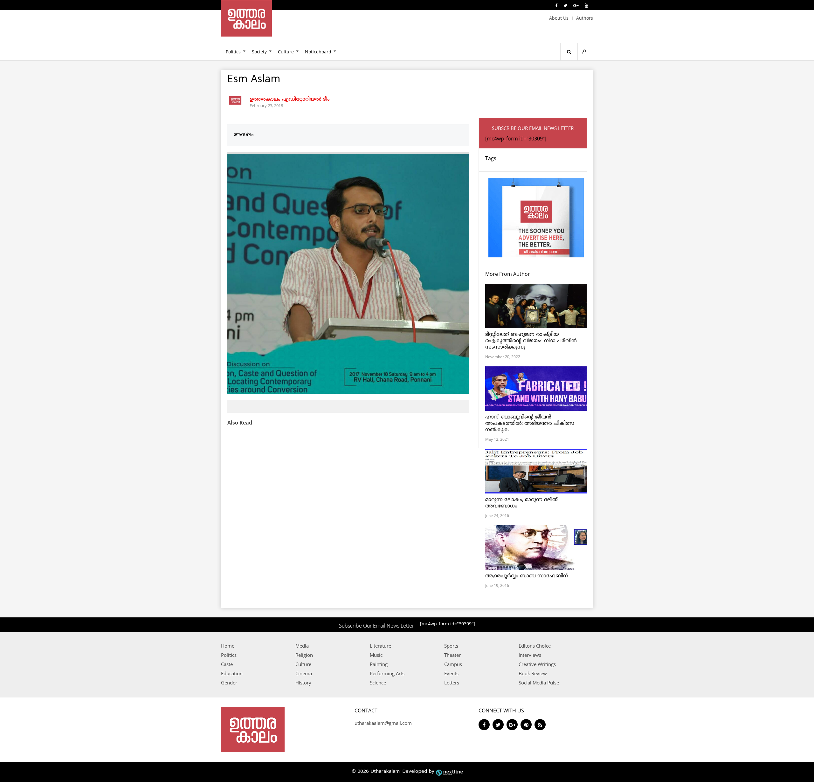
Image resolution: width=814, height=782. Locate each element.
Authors (584, 18)
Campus (453, 664)
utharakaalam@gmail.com (383, 723)
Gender (229, 682)
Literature (380, 646)
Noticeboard (318, 52)
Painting (379, 664)
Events (451, 673)
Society (259, 52)
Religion (304, 655)
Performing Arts (387, 673)
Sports (451, 646)
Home (227, 646)
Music (376, 655)
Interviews (530, 655)
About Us (559, 18)
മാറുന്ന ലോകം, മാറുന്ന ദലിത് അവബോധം (521, 503)
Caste (227, 664)
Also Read (239, 422)
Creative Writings (537, 664)
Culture (286, 52)
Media (302, 646)
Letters (451, 682)
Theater (452, 655)
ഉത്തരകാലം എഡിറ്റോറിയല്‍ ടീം (290, 99)
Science (378, 682)
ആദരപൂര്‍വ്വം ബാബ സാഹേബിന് (526, 576)
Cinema (303, 673)
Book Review (533, 673)
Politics (233, 52)
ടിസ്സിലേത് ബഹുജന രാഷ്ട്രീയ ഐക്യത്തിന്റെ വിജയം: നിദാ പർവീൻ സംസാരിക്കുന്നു (531, 340)
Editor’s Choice (535, 646)
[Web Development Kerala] (449, 772)
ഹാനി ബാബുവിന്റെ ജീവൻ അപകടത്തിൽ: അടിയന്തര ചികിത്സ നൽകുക (529, 423)
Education (232, 673)
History (303, 682)
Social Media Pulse (539, 682)
